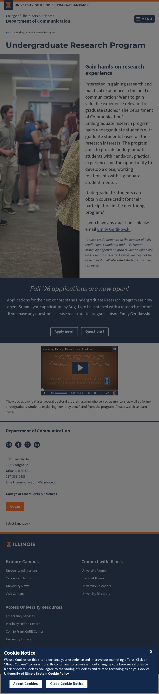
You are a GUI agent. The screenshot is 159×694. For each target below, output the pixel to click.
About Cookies (25, 683)
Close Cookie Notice (67, 683)
